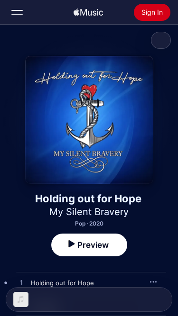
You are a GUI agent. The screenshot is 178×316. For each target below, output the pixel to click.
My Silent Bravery (89, 211)
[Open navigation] (17, 12)
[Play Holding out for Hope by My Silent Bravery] (21, 283)
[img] (88, 12)
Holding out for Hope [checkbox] (62, 283)
